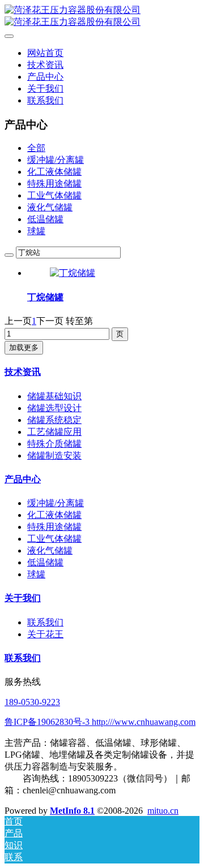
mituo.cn (162, 810)
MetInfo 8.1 (72, 810)
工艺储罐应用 (54, 432)
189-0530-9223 (32, 702)
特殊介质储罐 (54, 443)
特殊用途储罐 (54, 183)
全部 (36, 148)
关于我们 (23, 598)
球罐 (36, 231)
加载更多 (24, 347)
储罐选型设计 (54, 408)
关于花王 (45, 634)
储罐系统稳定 (54, 420)
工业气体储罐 (54, 195)
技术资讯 (23, 372)
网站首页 (45, 53)
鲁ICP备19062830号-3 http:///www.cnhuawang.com (100, 722)
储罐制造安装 (54, 455)
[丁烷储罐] (72, 273)
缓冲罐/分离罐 (55, 160)
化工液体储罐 (54, 171)
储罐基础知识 (54, 396)
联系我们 (45, 622)
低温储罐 (45, 219)
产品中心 (23, 479)
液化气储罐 (50, 207)
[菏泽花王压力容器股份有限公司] (102, 16)
